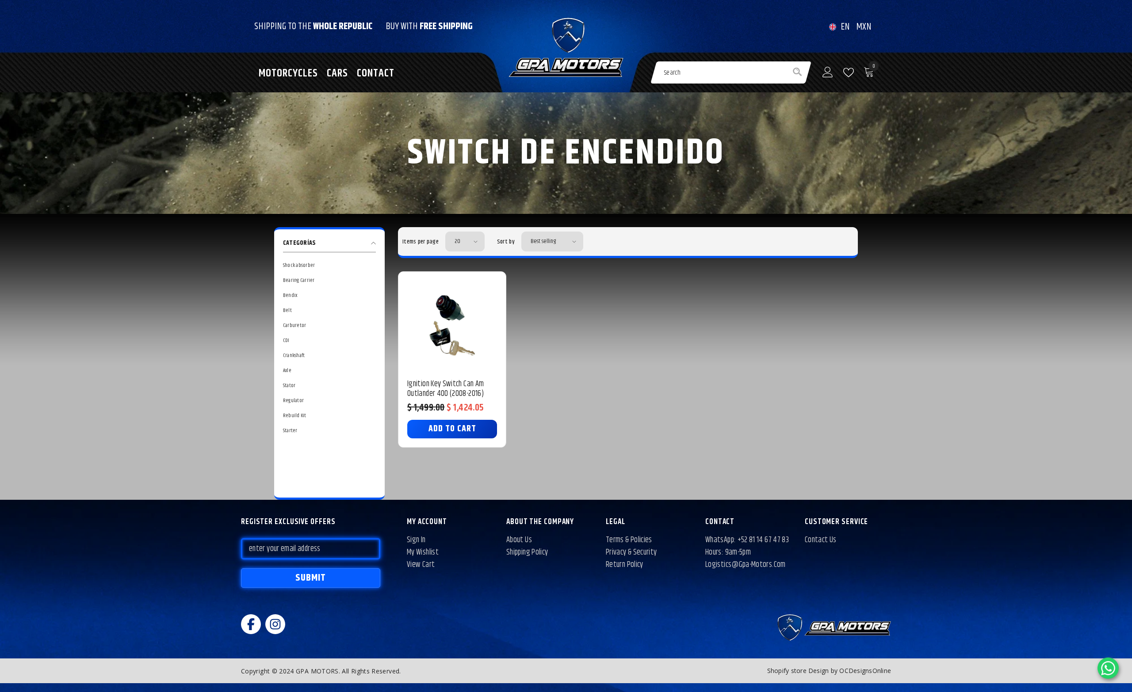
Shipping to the (313, 26)
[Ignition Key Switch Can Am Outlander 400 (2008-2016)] (452, 325)
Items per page (420, 242)
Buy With (429, 26)
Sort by (506, 242)
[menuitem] (329, 265)
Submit (310, 578)
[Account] (827, 72)
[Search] (730, 72)
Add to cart (452, 429)
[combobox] (715, 72)
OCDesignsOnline (865, 670)
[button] (465, 241)
